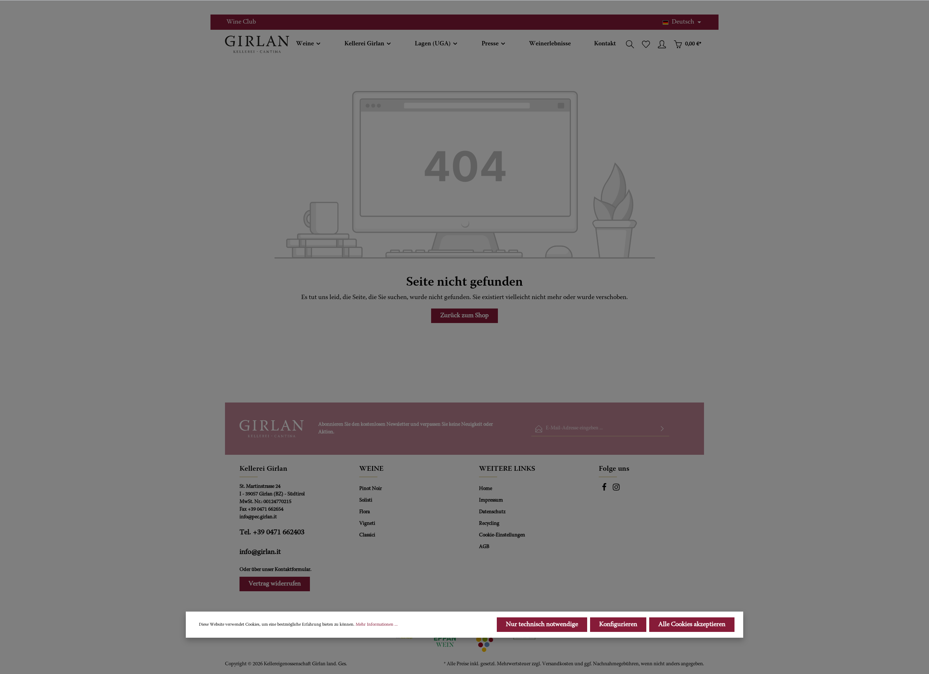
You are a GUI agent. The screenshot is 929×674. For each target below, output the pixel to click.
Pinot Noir (370, 488)
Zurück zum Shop (464, 316)
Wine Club (241, 22)
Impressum (491, 500)
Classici (367, 535)
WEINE (371, 469)
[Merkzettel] (646, 44)
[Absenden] (662, 428)
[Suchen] (630, 44)
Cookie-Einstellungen (502, 535)
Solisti (365, 500)
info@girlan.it (260, 552)
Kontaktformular (292, 569)
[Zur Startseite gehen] (257, 44)
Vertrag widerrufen (275, 584)
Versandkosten (557, 664)
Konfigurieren (618, 624)
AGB (484, 547)
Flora (364, 512)
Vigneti (367, 523)
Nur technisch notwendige (542, 624)
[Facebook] (604, 490)
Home (485, 488)
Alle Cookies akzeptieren (691, 624)
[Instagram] (616, 490)
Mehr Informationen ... (377, 624)
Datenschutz (492, 512)
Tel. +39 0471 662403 (272, 532)
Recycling (489, 523)
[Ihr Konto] (662, 44)
